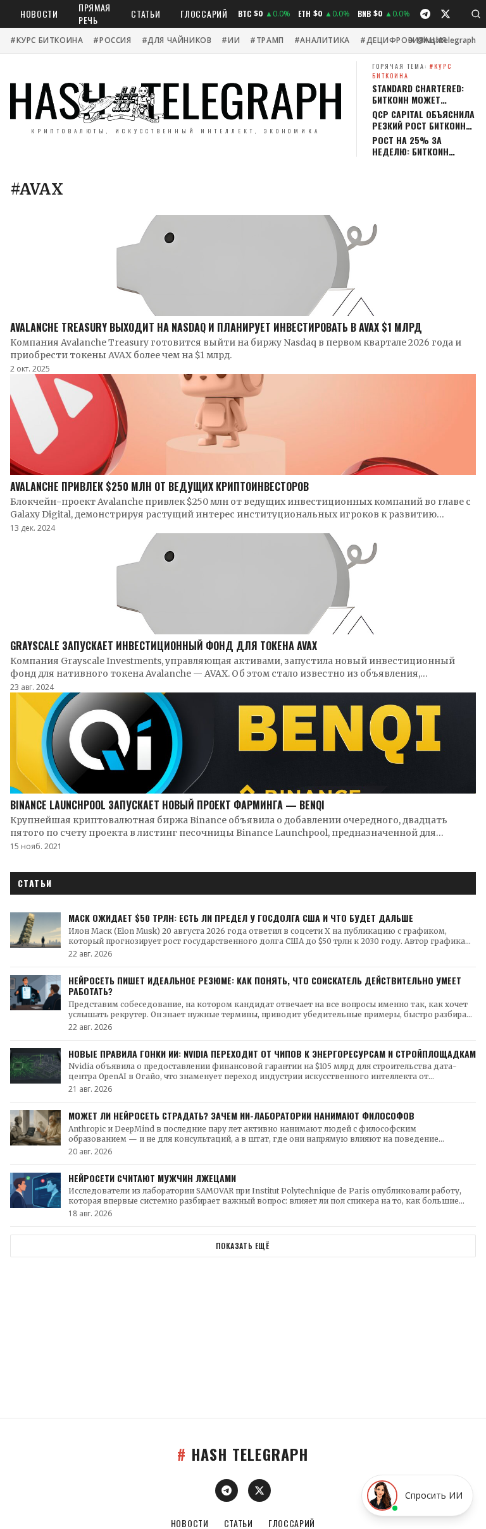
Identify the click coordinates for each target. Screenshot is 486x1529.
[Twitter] (445, 14)
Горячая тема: (412, 70)
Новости (39, 13)
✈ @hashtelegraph (442, 40)
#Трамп (267, 40)
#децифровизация (403, 40)
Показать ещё (243, 1245)
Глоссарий (203, 13)
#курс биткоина (46, 40)
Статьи (145, 13)
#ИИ (230, 40)
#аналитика (322, 40)
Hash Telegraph (242, 1454)
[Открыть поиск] (476, 14)
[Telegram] (425, 14)
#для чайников (177, 40)
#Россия (112, 40)
